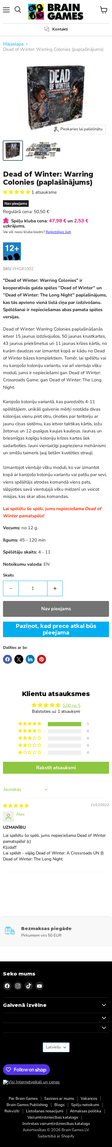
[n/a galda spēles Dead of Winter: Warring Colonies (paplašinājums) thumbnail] (12, 150)
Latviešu (53, 1047)
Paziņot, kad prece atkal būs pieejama (56, 629)
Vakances (89, 1098)
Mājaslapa (13, 44)
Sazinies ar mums (59, 1098)
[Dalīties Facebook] (7, 659)
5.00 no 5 (71, 705)
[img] (16, 806)
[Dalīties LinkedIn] (30, 659)
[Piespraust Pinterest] (41, 659)
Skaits (8, 575)
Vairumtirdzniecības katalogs (52, 1117)
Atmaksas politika (85, 1111)
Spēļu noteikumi (85, 1105)
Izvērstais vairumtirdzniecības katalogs (56, 1123)
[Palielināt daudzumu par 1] (55, 588)
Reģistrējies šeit (58, 232)
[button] (17, 192)
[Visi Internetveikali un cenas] (31, 1082)
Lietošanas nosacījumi (44, 1111)
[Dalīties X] (18, 659)
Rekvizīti (11, 1111)
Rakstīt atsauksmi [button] (56, 767)
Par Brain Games (23, 1098)
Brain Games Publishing (27, 1105)
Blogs (59, 1105)
